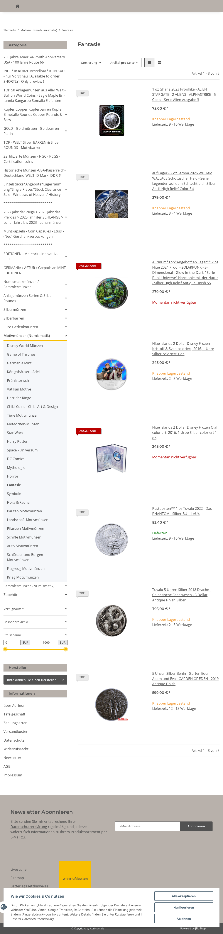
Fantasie (14, 485)
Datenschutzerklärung (28, 826)
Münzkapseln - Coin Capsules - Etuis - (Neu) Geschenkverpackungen (33, 234)
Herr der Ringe (19, 397)
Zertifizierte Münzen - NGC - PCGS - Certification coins (31, 159)
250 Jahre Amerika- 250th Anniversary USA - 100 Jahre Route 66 (34, 60)
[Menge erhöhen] (216, 138)
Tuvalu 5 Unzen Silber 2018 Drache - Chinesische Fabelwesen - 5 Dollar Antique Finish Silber (181, 594)
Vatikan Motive (19, 389)
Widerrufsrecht (16, 749)
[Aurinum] (17, 6)
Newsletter (12, 757)
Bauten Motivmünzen (24, 511)
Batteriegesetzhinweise (29, 886)
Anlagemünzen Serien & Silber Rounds (28, 298)
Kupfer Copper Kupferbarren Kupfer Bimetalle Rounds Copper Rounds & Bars (33, 114)
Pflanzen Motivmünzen (25, 528)
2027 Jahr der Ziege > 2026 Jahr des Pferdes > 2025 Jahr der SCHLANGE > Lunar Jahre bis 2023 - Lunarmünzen (33, 217)
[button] (149, 62)
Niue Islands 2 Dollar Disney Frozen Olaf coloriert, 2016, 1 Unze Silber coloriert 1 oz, (184, 432)
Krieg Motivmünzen (23, 577)
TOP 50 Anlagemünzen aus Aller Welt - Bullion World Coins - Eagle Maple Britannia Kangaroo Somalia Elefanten (34, 95)
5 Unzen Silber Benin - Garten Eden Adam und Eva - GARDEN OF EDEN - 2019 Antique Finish (185, 678)
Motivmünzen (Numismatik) (26, 335)
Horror (13, 476)
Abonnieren (196, 826)
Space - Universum (22, 450)
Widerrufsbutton (75, 879)
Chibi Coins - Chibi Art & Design (32, 406)
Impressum (12, 775)
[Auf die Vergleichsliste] (126, 94)
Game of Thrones (21, 354)
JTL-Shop (200, 928)
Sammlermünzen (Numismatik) (28, 586)
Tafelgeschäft (14, 714)
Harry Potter (17, 441)
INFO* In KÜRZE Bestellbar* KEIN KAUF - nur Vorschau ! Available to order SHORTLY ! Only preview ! (34, 76)
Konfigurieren (184, 907)
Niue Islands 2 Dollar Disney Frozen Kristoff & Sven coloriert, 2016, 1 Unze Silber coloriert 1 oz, (183, 348)
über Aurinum (15, 705)
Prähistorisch (18, 380)
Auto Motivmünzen (22, 546)
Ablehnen (184, 919)
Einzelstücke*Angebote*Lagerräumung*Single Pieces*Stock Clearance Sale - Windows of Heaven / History (32, 189)
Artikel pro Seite (122, 63)
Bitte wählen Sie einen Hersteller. (32, 680)
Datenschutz (13, 740)
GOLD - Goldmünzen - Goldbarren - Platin (32, 131)
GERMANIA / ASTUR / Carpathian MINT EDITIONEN (34, 270)
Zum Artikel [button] (185, 317)
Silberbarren (13, 318)
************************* (27, 203)
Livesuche (18, 869)
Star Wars (15, 432)
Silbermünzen (14, 309)
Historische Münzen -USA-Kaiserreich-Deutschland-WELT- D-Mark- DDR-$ (34, 173)
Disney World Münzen (25, 345)
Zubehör (10, 594)
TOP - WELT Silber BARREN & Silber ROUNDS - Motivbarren (31, 145)
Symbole (14, 493)
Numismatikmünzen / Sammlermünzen (21, 284)
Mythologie (16, 467)
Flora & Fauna (18, 502)
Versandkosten (15, 731)
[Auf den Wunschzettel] (138, 94)
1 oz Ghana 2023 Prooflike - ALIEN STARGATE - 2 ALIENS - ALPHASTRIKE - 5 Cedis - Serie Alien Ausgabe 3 (184, 94)
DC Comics (16, 458)
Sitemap (17, 877)
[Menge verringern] (155, 138)
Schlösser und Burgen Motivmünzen (25, 557)
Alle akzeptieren (184, 896)
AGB (6, 766)
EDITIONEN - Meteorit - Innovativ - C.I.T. (30, 256)
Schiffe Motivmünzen (24, 537)
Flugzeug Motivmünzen (26, 568)
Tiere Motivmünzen (23, 415)
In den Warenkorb (185, 152)
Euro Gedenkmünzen (20, 327)
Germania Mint (19, 363)
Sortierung (89, 63)
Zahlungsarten (15, 722)
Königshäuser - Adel (23, 371)
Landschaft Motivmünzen (27, 519)
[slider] (5, 649)
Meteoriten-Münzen (23, 424)
